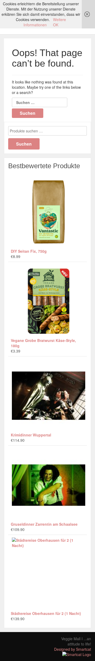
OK (55, 24)
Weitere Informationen (44, 22)
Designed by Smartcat (72, 649)
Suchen (24, 144)
